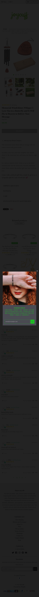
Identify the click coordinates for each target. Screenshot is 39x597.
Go (32, 321)
